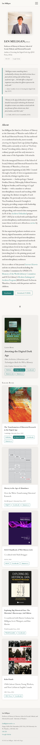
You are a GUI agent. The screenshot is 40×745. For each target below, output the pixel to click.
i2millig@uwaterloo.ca (8, 723)
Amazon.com (10, 374)
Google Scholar (16, 59)
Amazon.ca (20, 374)
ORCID (7, 59)
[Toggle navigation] (36, 3)
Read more (7, 293)
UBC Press (8, 696)
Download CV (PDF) (23, 293)
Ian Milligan (6, 3)
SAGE (7, 563)
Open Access (20, 370)
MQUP (7, 505)
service (32, 223)
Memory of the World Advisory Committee (19, 274)
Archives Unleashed (19, 213)
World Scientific (10, 633)
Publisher (9, 370)
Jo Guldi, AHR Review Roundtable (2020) (18, 114)
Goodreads (30, 370)
